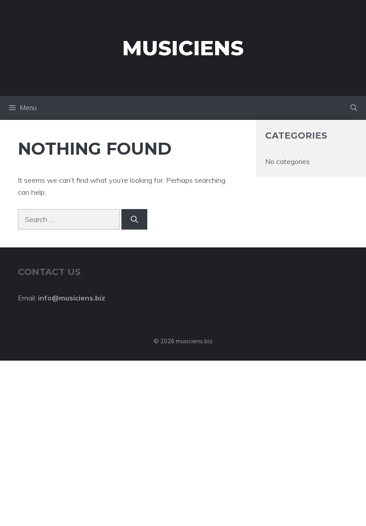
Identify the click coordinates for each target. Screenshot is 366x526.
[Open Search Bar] (353, 108)
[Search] (134, 219)
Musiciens (183, 48)
